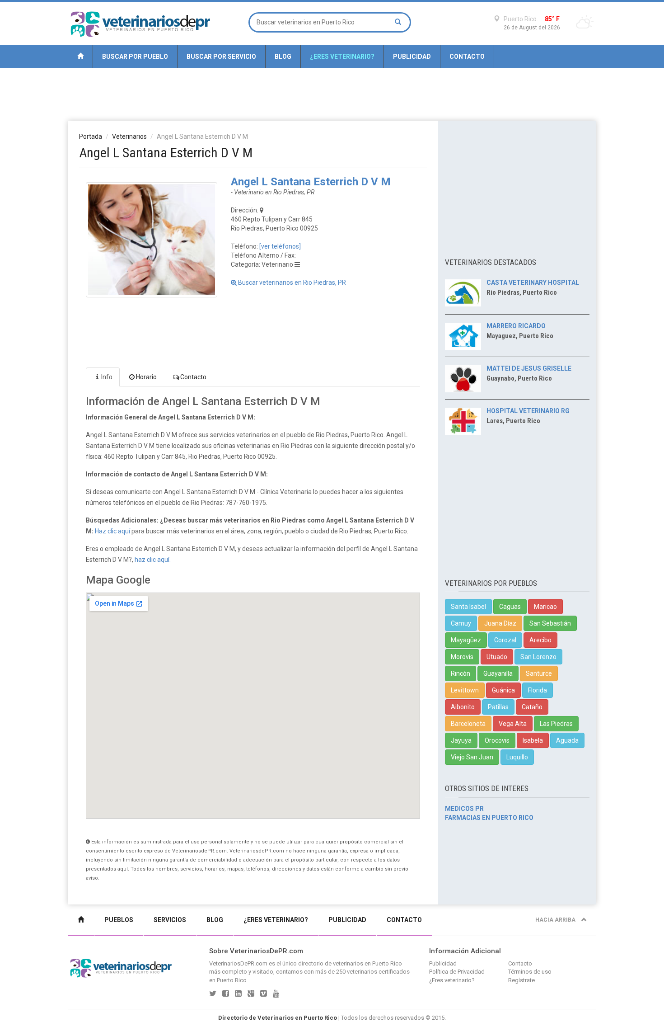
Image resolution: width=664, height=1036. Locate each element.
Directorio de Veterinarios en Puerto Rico (277, 1017)
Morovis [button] (462, 656)
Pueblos (118, 919)
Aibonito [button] (463, 707)
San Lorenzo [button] (538, 656)
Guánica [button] (503, 690)
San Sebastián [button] (550, 623)
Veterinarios (129, 136)
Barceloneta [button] (468, 723)
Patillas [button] (498, 707)
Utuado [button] (496, 656)
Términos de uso (530, 971)
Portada (90, 136)
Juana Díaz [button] (500, 623)
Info (106, 377)
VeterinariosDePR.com (238, 963)
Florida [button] (537, 690)
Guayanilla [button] (498, 673)
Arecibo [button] (540, 640)
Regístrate (521, 980)
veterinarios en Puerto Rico (367, 963)
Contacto (467, 56)
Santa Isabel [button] (468, 606)
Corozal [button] (505, 640)
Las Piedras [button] (556, 723)
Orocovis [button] (497, 740)
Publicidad (412, 56)
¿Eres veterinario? (342, 56)
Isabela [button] (533, 740)
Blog (283, 56)
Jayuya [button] (461, 740)
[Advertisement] (332, 93)
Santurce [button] (539, 673)
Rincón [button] (460, 673)
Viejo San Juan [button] (472, 757)
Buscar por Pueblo (135, 56)
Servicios (170, 919)
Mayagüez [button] (466, 640)
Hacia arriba (556, 920)
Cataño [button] (532, 707)
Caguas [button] (510, 606)
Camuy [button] (461, 623)
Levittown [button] (465, 690)
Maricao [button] (545, 606)
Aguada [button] (567, 740)
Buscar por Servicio (221, 56)
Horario (146, 377)
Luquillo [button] (517, 757)
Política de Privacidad (457, 971)
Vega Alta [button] (513, 723)
